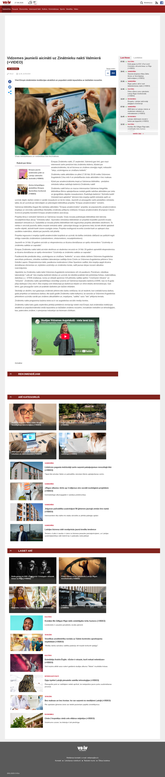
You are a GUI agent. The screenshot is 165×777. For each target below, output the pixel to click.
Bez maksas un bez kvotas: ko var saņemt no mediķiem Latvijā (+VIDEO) (78, 701)
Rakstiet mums (89, 761)
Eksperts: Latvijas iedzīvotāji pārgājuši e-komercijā (32, 608)
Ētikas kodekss (104, 761)
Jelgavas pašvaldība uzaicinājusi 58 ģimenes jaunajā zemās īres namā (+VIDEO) (77, 510)
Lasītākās (137, 58)
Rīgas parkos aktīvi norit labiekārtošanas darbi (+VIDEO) (80, 424)
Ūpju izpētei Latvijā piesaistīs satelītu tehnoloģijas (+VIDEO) (72, 680)
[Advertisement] (82, 38)
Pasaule (15, 9)
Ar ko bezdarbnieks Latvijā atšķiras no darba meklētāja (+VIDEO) (79, 453)
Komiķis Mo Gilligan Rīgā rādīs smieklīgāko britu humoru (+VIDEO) (75, 621)
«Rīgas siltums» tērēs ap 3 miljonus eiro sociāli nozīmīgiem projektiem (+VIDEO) (77, 489)
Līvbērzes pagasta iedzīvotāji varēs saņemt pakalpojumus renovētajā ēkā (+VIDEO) (78, 468)
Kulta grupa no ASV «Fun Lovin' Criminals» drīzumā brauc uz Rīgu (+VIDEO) (32, 577)
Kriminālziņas (54, 9)
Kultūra (44, 9)
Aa (108, 73)
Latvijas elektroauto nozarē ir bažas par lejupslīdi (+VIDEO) (81, 606)
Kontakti (58, 761)
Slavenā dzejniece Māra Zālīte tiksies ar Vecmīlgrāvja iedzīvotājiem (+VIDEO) (27, 424)
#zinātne (18, 363)
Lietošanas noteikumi (73, 761)
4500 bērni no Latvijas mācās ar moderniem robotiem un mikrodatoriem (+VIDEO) (29, 453)
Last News (125, 58)
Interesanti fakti (35, 9)
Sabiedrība (6, 9)
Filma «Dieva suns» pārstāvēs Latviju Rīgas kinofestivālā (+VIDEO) (79, 577)
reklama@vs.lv (92, 758)
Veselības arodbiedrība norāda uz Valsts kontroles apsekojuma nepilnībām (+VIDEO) (73, 640)
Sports (62, 9)
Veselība (69, 9)
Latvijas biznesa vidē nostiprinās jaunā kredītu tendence (70, 529)
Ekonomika (23, 9)
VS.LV (11, 74)
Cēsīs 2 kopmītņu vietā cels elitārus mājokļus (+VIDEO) (70, 718)
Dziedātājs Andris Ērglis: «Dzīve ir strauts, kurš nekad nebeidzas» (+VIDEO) (75, 661)
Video (76, 9)
